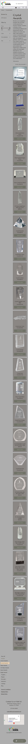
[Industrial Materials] (8, 681)
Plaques (3, 677)
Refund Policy (4, 694)
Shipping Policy (4, 691)
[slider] (2, 28)
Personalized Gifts (3, 679)
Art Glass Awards (5, 667)
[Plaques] (8, 677)
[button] (26, 7)
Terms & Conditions (6, 689)
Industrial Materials (3, 681)
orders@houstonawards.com (14, 711)
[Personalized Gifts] (8, 679)
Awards (3, 658)
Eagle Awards (4, 672)
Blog (2, 685)
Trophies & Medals (3, 674)
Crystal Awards (4, 663)
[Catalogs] (8, 683)
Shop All (3, 656)
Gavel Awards (4, 670)
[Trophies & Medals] (8, 675)
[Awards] (8, 658)
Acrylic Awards (4, 660)
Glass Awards (4, 665)
